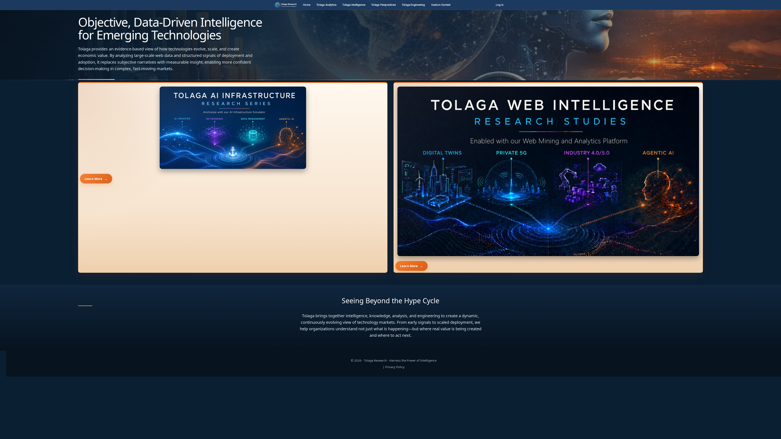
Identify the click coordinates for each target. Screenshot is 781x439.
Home (306, 4)
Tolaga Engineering (413, 4)
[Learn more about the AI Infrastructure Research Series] (233, 128)
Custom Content (441, 4)
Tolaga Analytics (326, 4)
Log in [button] (499, 4)
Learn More (94, 179)
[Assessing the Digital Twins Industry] (548, 171)
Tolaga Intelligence (354, 4)
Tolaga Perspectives (383, 4)
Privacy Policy (395, 367)
